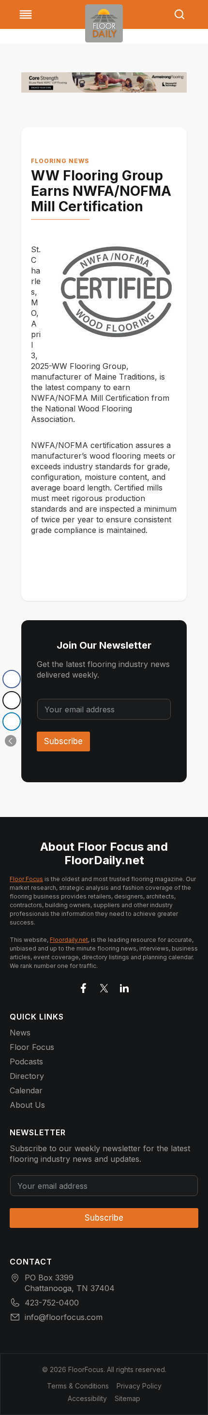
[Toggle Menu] (26, 14)
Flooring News (60, 160)
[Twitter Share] (11, 700)
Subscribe (63, 741)
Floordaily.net (69, 939)
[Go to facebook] (83, 986)
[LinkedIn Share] (11, 721)
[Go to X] (104, 986)
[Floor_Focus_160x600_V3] (104, 82)
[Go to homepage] (104, 23)
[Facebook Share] (11, 679)
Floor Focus (26, 879)
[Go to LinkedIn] (124, 986)
